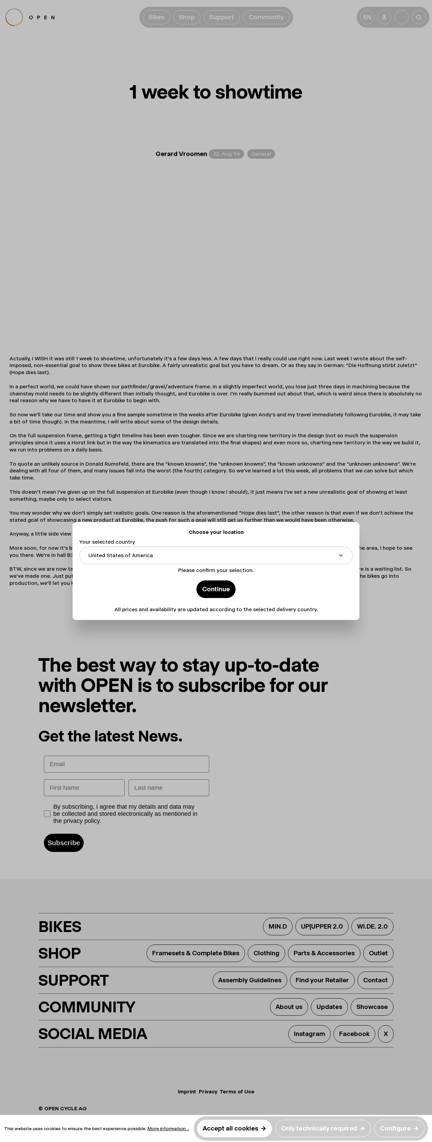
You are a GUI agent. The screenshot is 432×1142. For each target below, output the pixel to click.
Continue (216, 589)
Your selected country (107, 542)
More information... (168, 1128)
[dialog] (216, 571)
